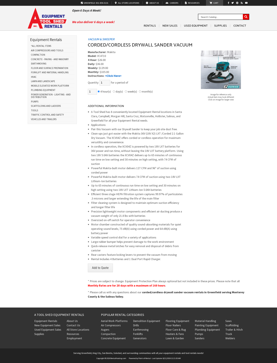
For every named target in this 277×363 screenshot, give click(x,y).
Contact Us (73, 325)
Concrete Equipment (113, 338)
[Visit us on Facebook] (229, 2)
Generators (140, 338)
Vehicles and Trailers (44, 119)
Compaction (38, 55)
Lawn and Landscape (43, 81)
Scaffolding (232, 325)
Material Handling (205, 321)
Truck (228, 334)
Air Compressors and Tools (47, 50)
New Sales (169, 25)
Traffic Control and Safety (47, 115)
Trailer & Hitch (234, 329)
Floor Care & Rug (176, 329)
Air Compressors (111, 325)
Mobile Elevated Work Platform (50, 85)
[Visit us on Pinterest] (237, 2)
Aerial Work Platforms (114, 321)
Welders (230, 338)
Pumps (34, 101)
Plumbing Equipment (43, 90)
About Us (72, 321)
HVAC (34, 77)
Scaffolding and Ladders (46, 106)
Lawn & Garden (175, 338)
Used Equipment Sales (47, 329)
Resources (73, 334)
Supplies (220, 25)
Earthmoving (38, 63)
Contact (239, 25)
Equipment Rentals (45, 321)
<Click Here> (113, 76)
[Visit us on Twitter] (233, 2)
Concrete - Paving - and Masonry (50, 59)
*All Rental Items (41, 46)
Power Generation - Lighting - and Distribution (51, 96)
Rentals (150, 25)
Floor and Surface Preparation (49, 68)
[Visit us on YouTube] (246, 2)
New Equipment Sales (47, 325)
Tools (34, 110)
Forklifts (138, 334)
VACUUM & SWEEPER (101, 39)
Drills (136, 325)
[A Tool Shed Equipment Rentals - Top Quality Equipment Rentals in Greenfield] (47, 27)
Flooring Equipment (177, 321)
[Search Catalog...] (246, 17)
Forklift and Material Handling (50, 72)
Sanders (199, 338)
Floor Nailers (173, 325)
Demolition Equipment (146, 321)
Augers (105, 329)
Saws (228, 321)
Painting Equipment (206, 325)
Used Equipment (196, 25)
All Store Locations (78, 329)
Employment (74, 338)
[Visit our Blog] (242, 2)
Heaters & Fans (175, 334)
